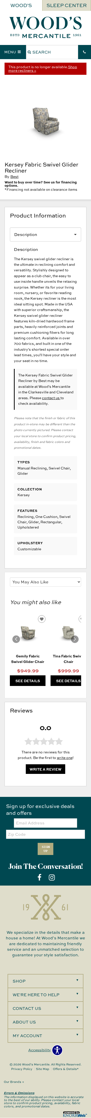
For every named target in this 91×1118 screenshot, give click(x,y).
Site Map (42, 1069)
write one (65, 757)
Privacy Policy (21, 1069)
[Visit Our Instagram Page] (52, 877)
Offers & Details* (66, 1069)
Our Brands (14, 1082)
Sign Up (46, 849)
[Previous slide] (16, 639)
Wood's (21, 5)
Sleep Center (67, 5)
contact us (51, 397)
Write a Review (45, 769)
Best (14, 176)
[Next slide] (75, 639)
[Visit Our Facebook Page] (39, 877)
